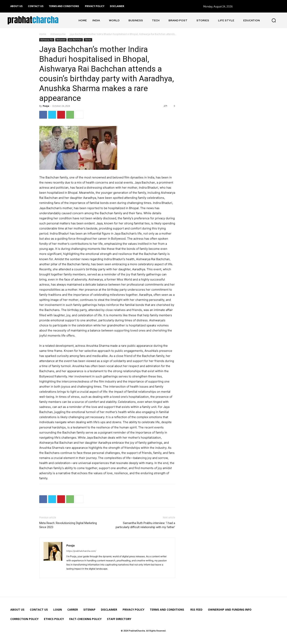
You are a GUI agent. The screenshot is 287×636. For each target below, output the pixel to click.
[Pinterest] (61, 115)
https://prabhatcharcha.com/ (81, 551)
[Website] (76, 572)
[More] (79, 115)
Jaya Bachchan (75, 39)
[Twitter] (52, 115)
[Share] (69, 572)
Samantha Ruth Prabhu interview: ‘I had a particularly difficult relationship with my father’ (145, 525)
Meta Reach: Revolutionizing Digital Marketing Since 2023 (68, 525)
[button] (273, 20)
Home (42, 34)
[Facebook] (43, 115)
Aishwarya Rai (58, 34)
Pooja (46, 105)
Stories (88, 39)
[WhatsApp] (70, 115)
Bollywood (60, 39)
